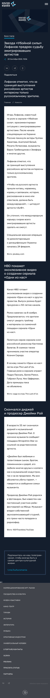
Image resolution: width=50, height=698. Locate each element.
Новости (18, 102)
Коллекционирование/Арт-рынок (19, 588)
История (7, 619)
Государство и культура (14, 594)
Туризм (6, 613)
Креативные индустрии (14, 637)
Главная (7, 102)
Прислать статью (11, 668)
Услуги (6, 656)
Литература (8, 625)
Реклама (7, 662)
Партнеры (8, 674)
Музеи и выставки (11, 600)
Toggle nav (46, 4)
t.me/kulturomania (17, 570)
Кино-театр (8, 606)
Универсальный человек (14, 643)
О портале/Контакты (12, 649)
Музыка (6, 631)
